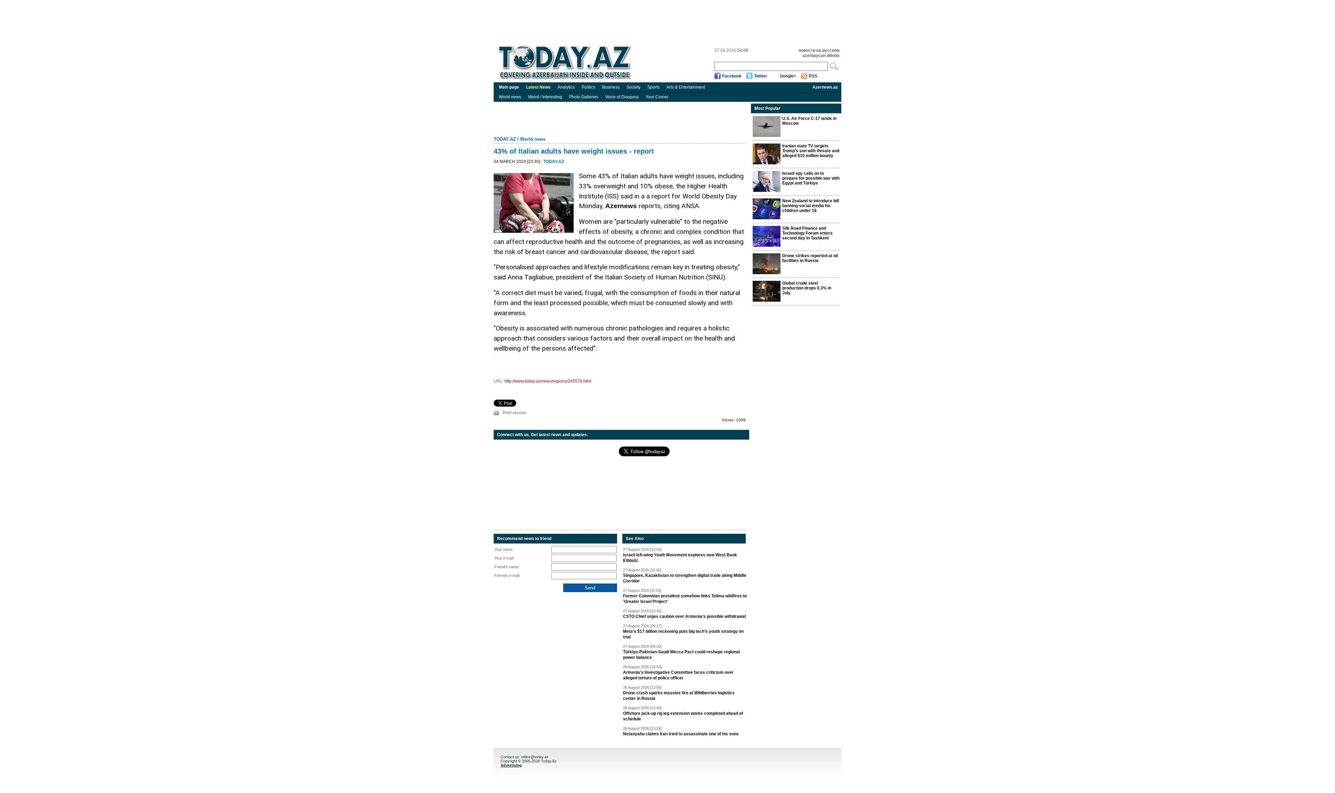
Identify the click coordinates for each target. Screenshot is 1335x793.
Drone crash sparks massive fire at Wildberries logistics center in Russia (679, 695)
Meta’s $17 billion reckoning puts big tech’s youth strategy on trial (683, 634)
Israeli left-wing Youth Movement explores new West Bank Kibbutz (680, 558)
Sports (653, 87)
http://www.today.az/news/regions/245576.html (547, 381)
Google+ (788, 76)
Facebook (732, 76)
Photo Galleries (583, 97)
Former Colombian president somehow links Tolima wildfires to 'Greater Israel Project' (685, 599)
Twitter (760, 76)
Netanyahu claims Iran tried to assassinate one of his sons (681, 733)
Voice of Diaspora (622, 97)
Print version (514, 412)
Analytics (566, 87)
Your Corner (657, 97)
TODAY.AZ (505, 139)
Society (633, 87)
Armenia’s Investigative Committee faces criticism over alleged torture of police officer (678, 675)
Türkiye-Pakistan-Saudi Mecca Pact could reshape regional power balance (681, 654)
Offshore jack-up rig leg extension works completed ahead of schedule (683, 716)
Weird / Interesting (545, 97)
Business (611, 87)
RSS (813, 76)
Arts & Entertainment (685, 87)
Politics (588, 87)
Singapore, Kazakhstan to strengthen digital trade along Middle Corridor (684, 578)
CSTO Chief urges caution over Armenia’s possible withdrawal (684, 616)
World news (510, 97)
